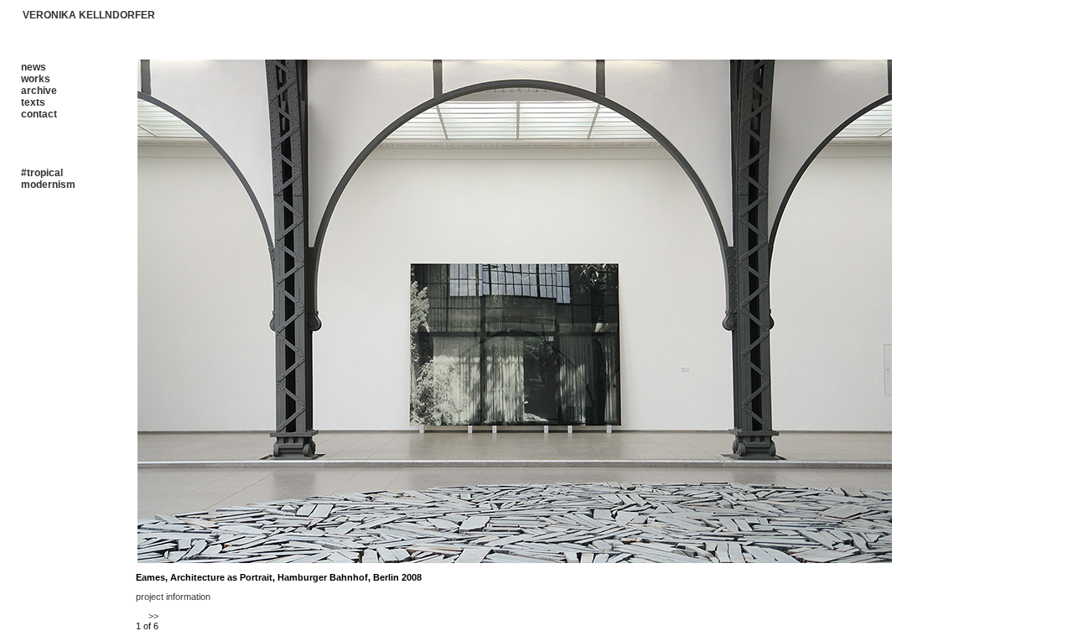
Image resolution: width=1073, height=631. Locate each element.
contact (39, 114)
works (35, 79)
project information (173, 597)
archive (39, 90)
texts (33, 102)
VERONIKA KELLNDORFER (89, 15)
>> (153, 616)
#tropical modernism (48, 178)
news (33, 67)
